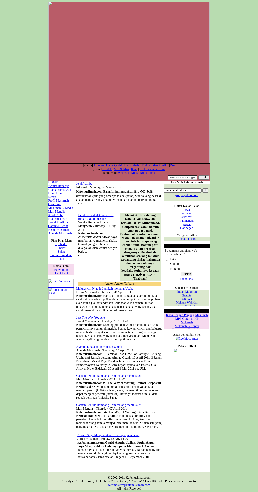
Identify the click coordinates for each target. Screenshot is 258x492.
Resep (52, 197)
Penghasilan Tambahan (187, 328)
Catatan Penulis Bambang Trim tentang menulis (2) (108, 405)
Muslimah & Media (60, 208)
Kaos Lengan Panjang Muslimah (187, 314)
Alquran (98, 165)
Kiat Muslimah (57, 218)
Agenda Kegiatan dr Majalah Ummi (99, 346)
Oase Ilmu (54, 204)
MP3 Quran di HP (187, 317)
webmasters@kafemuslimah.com (129, 485)
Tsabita (186, 294)
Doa (172, 165)
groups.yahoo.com (186, 195)
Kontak (107, 169)
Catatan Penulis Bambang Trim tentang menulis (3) (108, 375)
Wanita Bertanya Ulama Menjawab (59, 187)
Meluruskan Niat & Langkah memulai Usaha (104, 288)
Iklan (134, 169)
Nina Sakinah (187, 305)
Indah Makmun (187, 290)
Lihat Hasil (187, 279)
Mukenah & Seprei (187, 325)
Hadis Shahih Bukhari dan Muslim (146, 165)
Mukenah (187, 321)
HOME (53, 182)
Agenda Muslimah (60, 233)
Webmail (123, 172)
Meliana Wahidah (187, 301)
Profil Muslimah (58, 200)
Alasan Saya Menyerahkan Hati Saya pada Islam (108, 435)
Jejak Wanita (84, 183)
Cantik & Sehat (58, 226)
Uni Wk (187, 297)
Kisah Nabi (55, 215)
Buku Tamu (147, 172)
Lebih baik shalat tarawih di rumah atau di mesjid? (95, 216)
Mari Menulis (56, 211)
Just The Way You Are (90, 317)
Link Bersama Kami (152, 169)
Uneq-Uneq (55, 193)
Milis (134, 172)
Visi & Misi (121, 169)
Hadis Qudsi (114, 165)
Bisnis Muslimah (59, 229)
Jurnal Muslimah (58, 222)
